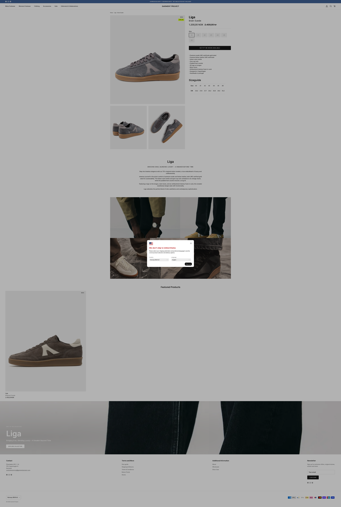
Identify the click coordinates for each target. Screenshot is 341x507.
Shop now (188, 264)
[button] (191, 243)
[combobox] (154, 260)
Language (173, 257)
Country (151, 257)
